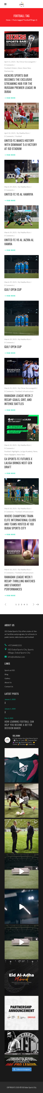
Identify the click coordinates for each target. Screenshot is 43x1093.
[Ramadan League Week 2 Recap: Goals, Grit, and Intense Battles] (21, 371)
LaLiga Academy (26, 451)
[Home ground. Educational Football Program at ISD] (21, 765)
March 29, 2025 (10, 187)
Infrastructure (27, 391)
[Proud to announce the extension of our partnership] (21, 836)
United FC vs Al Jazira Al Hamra (19, 242)
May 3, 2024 (9, 718)
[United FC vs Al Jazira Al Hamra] (21, 217)
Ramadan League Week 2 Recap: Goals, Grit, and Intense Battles (18, 399)
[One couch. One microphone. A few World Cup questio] (21, 871)
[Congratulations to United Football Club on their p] (21, 1048)
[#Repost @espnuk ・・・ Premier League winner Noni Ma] (21, 801)
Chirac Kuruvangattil (27, 62)
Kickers (14, 68)
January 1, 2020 (10, 699)
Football (7, 68)
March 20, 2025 (10, 445)
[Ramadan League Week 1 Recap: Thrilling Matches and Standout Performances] (21, 552)
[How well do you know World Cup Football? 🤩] (21, 942)
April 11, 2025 (9, 62)
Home (8, 20)
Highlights (15, 451)
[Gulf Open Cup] (21, 266)
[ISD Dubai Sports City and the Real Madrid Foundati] (21, 1013)
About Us (8, 682)
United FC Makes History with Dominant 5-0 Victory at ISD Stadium (20, 144)
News (20, 68)
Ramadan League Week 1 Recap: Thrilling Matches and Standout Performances (19, 583)
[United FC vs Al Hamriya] (21, 171)
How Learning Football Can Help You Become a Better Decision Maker (19, 725)
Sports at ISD (10, 670)
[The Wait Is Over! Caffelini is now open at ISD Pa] (21, 907)
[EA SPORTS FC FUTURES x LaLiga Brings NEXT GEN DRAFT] (21, 428)
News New (27, 68)
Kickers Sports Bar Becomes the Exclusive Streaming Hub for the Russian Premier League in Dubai (20, 83)
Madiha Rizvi (24, 133)
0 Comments (9, 65)
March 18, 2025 (10, 508)
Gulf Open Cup (13, 289)
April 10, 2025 (9, 133)
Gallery (7, 678)
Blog (6, 674)
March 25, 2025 (10, 388)
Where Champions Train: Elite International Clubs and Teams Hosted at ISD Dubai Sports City (20, 522)
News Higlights (10, 454)
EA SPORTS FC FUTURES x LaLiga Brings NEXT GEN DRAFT (18, 463)
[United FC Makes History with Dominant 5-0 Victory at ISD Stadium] (21, 116)
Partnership (8, 71)
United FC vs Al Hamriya (18, 194)
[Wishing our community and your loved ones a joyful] (21, 977)
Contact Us (9, 686)
